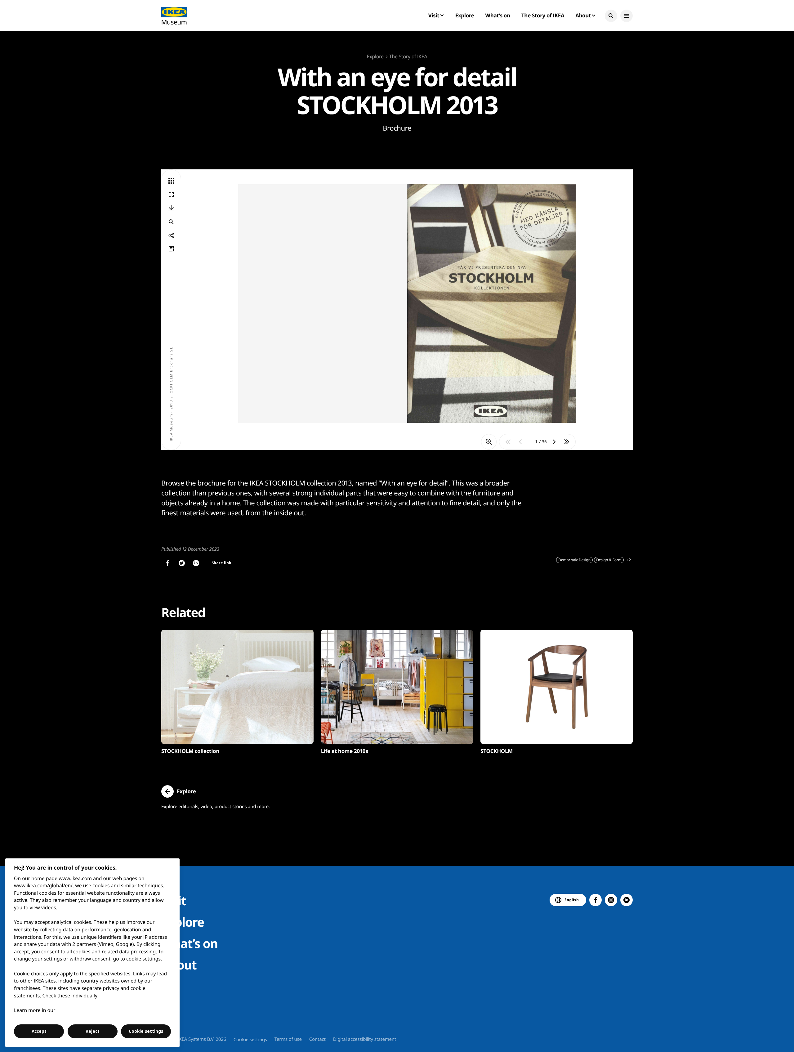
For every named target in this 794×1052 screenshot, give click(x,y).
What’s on (497, 15)
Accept (39, 1031)
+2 (629, 559)
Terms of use (288, 1039)
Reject (93, 1031)
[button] (611, 16)
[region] (92, 952)
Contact (317, 1039)
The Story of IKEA (542, 15)
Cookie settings (250, 1039)
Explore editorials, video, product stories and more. (215, 807)
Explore (464, 15)
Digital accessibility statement (364, 1039)
